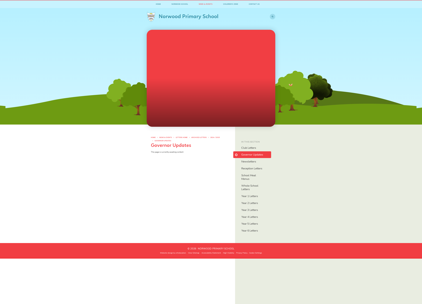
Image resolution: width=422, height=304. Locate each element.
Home (153, 137)
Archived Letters (199, 137)
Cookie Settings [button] (255, 253)
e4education (181, 253)
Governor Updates (163, 141)
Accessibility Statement (211, 253)
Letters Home (182, 137)
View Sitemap (193, 253)
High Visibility (228, 253)
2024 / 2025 (215, 137)
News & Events (165, 137)
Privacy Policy (241, 253)
